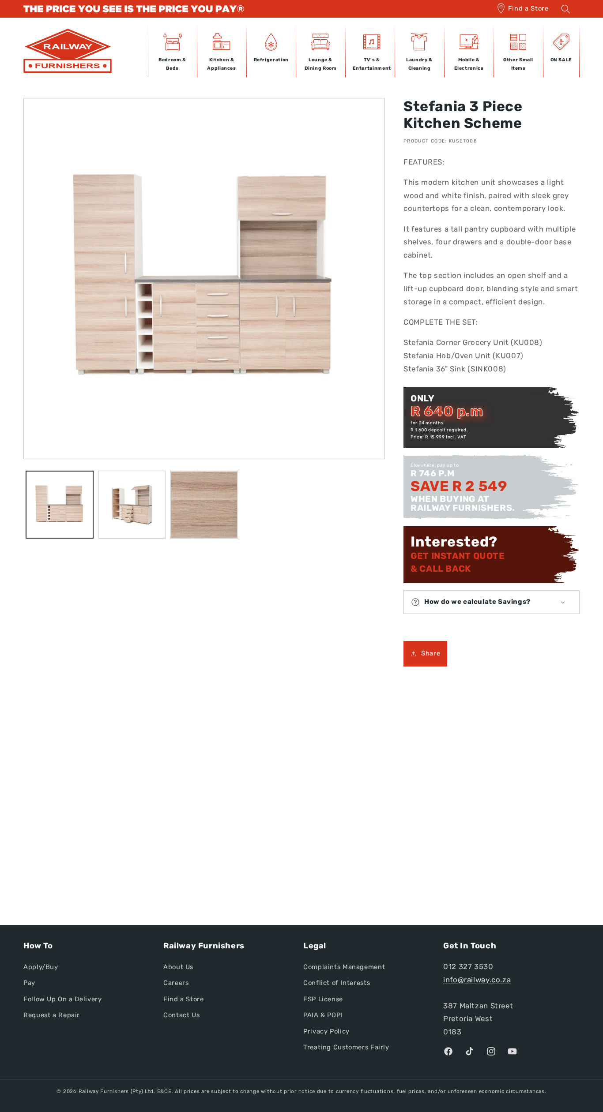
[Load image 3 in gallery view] (204, 504)
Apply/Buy (40, 967)
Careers (175, 983)
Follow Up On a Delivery (62, 999)
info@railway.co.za (477, 979)
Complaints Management (344, 967)
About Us (178, 967)
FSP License (323, 999)
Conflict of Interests (336, 983)
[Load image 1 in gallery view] (59, 504)
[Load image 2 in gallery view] (131, 504)
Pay (29, 983)
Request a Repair (51, 1015)
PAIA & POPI (323, 1015)
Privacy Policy (326, 1031)
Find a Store (528, 8)
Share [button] (430, 653)
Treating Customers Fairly (346, 1047)
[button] (565, 9)
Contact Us (181, 1015)
